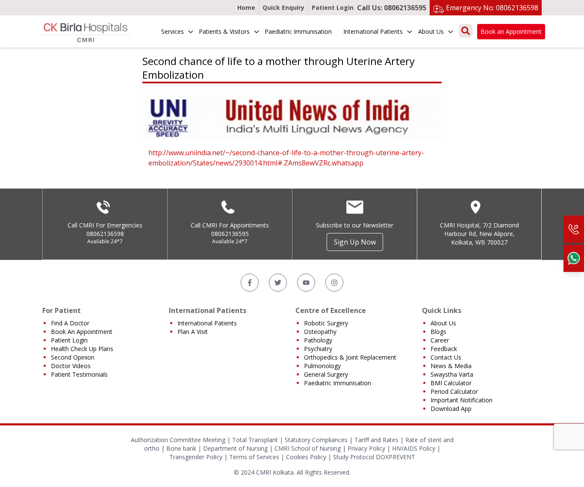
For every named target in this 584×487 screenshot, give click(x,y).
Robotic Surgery (326, 323)
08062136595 (230, 234)
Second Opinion (72, 357)
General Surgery (326, 374)
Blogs (438, 332)
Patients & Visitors (224, 31)
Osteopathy (320, 332)
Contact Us (446, 357)
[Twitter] (278, 283)
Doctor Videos (71, 366)
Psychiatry (318, 349)
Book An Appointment (81, 332)
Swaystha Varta (452, 374)
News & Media (451, 366)
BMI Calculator (451, 383)
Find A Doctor (70, 323)
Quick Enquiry (283, 7)
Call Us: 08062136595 (391, 7)
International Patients (373, 31)
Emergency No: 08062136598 (492, 7)
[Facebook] (250, 283)
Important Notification (462, 400)
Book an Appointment (511, 31)
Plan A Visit (192, 332)
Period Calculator (454, 391)
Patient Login (333, 7)
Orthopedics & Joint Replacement (350, 357)
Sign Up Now (355, 242)
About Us (431, 31)
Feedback (444, 349)
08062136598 (105, 234)
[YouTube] (306, 283)
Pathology (318, 340)
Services (172, 31)
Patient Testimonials (79, 374)
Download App (451, 408)
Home (246, 7)
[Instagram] (334, 283)
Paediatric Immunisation (298, 31)
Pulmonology (322, 366)
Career (440, 340)
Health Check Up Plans (82, 349)
